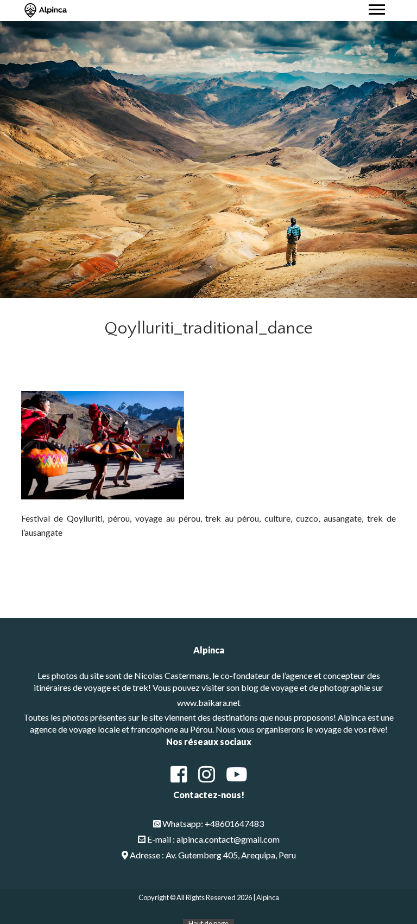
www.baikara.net (209, 702)
